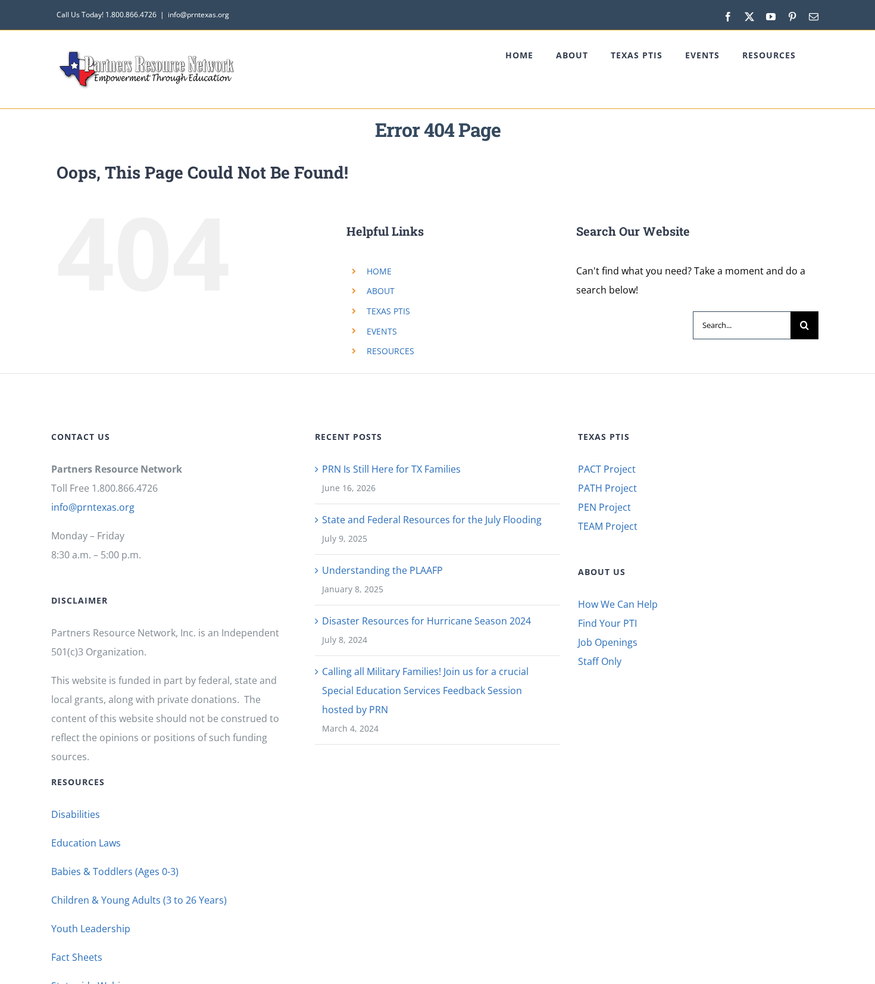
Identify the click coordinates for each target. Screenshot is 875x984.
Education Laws (86, 842)
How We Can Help (618, 604)
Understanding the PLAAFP (382, 570)
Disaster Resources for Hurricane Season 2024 (426, 620)
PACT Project (607, 469)
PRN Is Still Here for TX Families (391, 469)
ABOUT (381, 290)
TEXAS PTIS (388, 311)
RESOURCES (390, 351)
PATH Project (607, 488)
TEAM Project (608, 526)
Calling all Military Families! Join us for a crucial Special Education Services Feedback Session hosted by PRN (425, 690)
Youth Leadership (90, 928)
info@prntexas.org (198, 15)
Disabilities (75, 814)
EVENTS (382, 331)
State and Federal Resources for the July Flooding (432, 519)
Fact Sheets (76, 957)
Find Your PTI (607, 623)
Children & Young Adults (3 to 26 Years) (139, 900)
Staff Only (599, 661)
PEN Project (604, 507)
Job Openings (608, 642)
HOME (379, 271)
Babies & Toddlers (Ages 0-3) (115, 871)
